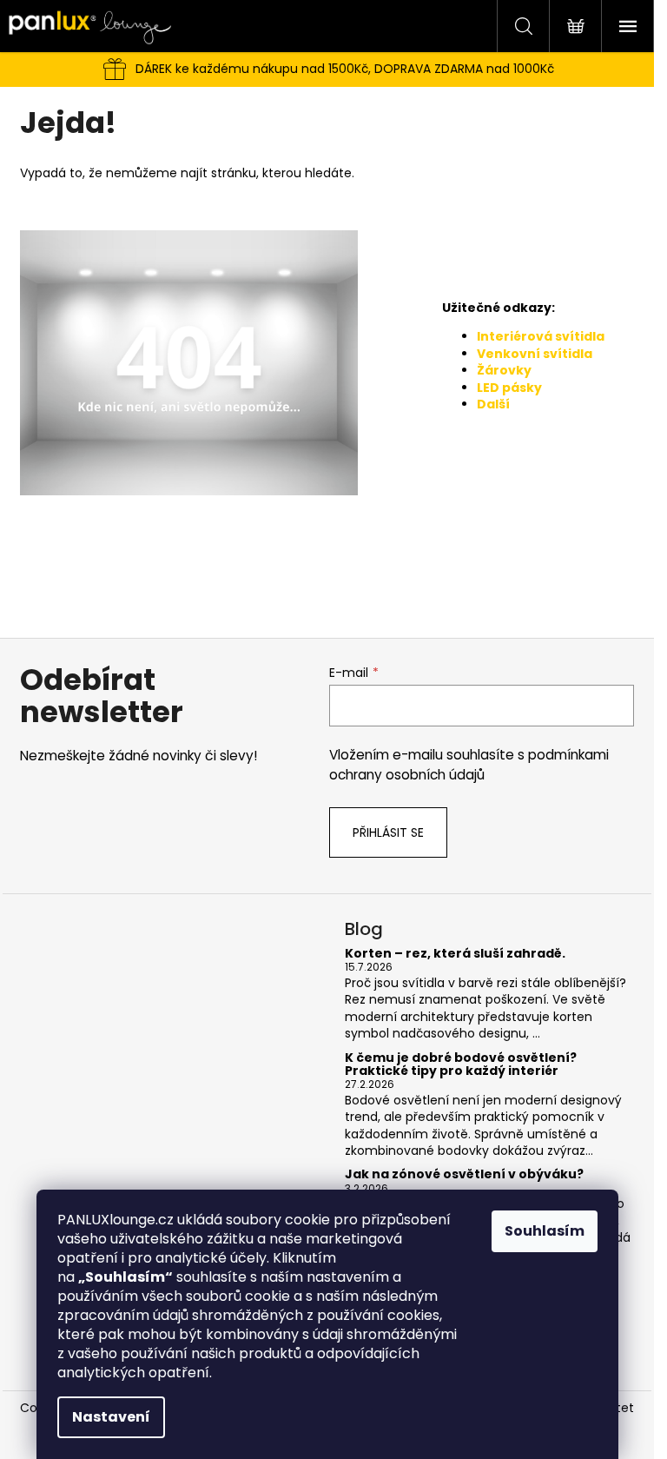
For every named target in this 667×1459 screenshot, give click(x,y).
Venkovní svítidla (534, 353)
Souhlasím (544, 1231)
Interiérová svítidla (540, 336)
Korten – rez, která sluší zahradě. (455, 953)
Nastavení (111, 1417)
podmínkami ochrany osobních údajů (469, 764)
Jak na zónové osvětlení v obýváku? (464, 1174)
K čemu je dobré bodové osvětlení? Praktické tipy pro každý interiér (461, 1064)
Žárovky (504, 370)
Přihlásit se (388, 832)
